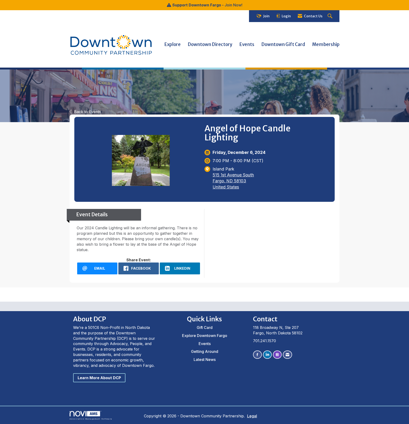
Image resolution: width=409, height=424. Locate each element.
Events (246, 44)
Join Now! (233, 5)
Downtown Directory (210, 44)
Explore (172, 44)
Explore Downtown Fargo (204, 335)
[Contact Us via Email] (287, 354)
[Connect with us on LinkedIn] (267, 354)
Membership (325, 44)
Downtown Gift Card (283, 44)
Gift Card (205, 327)
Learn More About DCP (99, 377)
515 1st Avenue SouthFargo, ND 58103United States (233, 180)
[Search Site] (330, 16)
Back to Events (87, 111)
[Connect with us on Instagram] (277, 354)
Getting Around (204, 351)
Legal (252, 416)
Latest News (205, 359)
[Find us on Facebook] (257, 354)
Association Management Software (91, 419)
